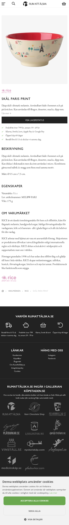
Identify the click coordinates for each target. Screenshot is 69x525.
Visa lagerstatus (34, 120)
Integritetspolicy (17, 368)
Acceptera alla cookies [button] (35, 500)
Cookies (17, 371)
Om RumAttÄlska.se (17, 365)
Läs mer (53, 492)
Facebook (52, 358)
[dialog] (34, 501)
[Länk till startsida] (3, 291)
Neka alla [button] (35, 511)
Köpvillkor (17, 358)
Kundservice (17, 355)
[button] (34, 519)
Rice (15, 193)
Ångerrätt (17, 361)
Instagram (51, 355)
